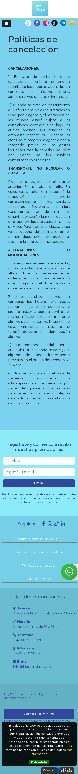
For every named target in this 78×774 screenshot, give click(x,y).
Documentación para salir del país (39, 552)
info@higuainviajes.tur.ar (33, 667)
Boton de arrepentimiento (39, 713)
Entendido (39, 762)
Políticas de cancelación (39, 565)
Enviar (39, 483)
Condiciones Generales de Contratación (39, 539)
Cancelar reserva (39, 579)
